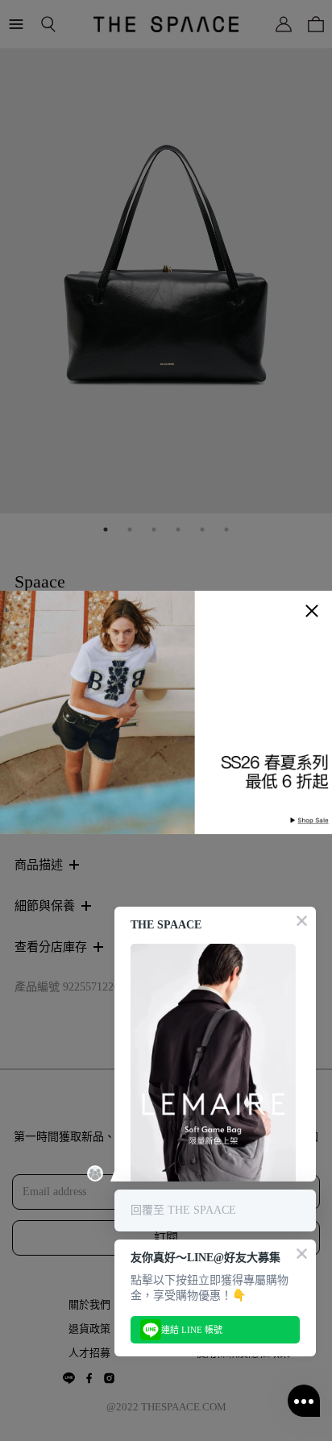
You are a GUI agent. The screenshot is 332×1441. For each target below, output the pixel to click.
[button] (312, 611)
